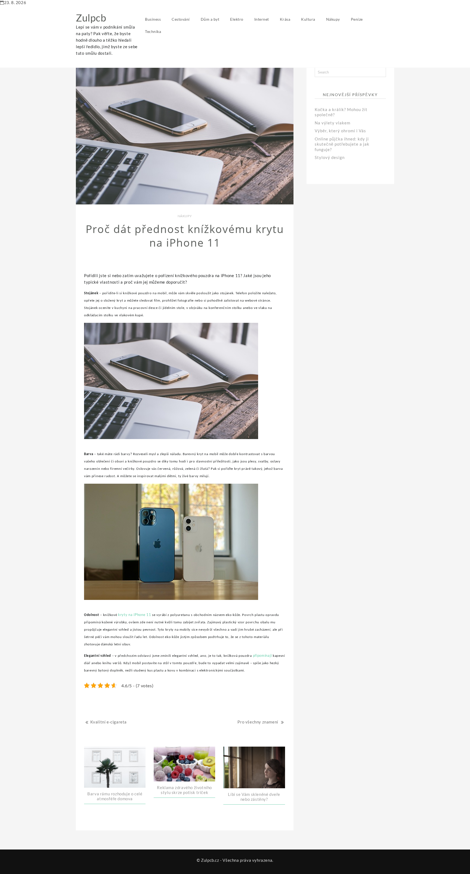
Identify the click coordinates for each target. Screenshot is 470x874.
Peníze (357, 19)
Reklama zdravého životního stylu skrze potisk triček (184, 790)
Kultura (308, 19)
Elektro (236, 19)
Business (153, 19)
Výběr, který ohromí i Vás (340, 130)
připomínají (262, 655)
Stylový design (330, 157)
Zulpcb (91, 18)
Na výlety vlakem (332, 122)
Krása (285, 19)
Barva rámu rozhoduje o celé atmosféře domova (114, 796)
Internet (261, 19)
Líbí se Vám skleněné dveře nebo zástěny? (254, 797)
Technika (153, 31)
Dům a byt (210, 19)
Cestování (181, 19)
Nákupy (333, 19)
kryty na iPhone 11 (134, 614)
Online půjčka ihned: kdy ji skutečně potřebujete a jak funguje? (342, 144)
